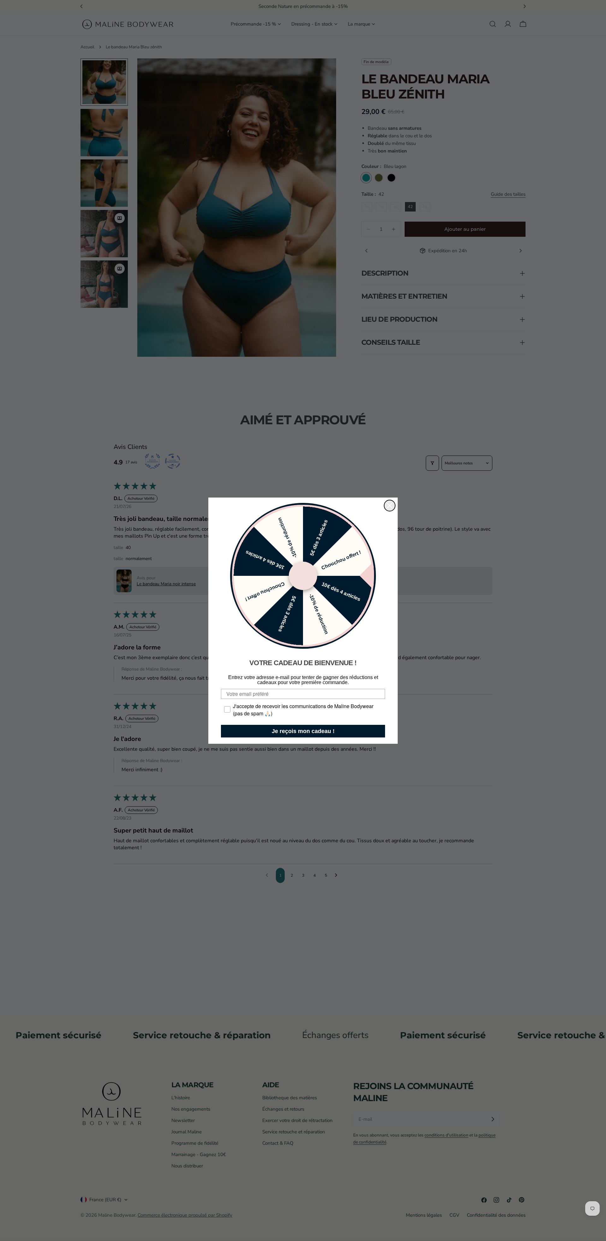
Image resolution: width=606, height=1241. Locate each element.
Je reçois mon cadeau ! (303, 731)
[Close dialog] (389, 505)
